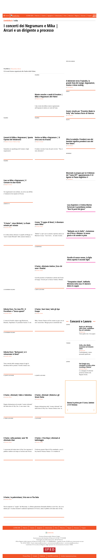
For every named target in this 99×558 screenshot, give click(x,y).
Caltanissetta (58, 15)
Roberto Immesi (39, 98)
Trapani (89, 15)
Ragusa (77, 15)
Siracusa (83, 15)
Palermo (37, 15)
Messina (70, 15)
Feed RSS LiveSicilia (53, 556)
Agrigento (50, 15)
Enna (65, 15)
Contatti (35, 556)
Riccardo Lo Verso (16, 69)
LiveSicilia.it (8, 20)
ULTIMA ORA (29, 15)
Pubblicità (42, 556)
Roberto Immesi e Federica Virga (12, 141)
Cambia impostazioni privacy (68, 556)
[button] (67, 410)
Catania (43, 15)
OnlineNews (70, 87)
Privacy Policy (26, 556)
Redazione (82, 332)
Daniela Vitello (8, 227)
